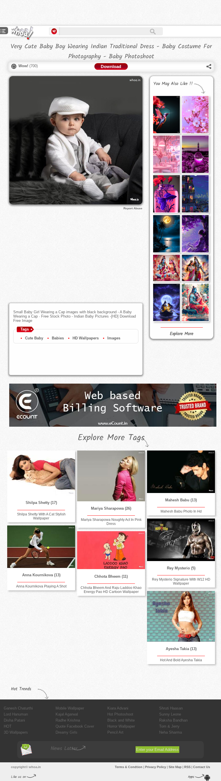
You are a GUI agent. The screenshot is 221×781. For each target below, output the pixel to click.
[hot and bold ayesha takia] (181, 616)
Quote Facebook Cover (75, 726)
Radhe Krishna (68, 720)
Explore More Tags (111, 438)
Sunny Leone (170, 714)
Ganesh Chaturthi (18, 708)
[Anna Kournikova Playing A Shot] (41, 546)
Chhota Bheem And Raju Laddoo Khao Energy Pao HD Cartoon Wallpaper (111, 590)
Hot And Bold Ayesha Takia (181, 660)
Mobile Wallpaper (70, 708)
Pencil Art (115, 732)
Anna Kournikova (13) (41, 575)
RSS (187, 767)
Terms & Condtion (128, 767)
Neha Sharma (170, 732)
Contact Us (201, 767)
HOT (8, 726)
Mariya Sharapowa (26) (111, 508)
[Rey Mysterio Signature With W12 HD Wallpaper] (181, 540)
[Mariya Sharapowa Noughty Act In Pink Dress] (111, 476)
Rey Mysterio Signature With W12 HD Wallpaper (181, 581)
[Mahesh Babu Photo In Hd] (181, 472)
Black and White (121, 720)
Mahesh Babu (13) (181, 500)
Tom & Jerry (169, 726)
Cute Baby (34, 338)
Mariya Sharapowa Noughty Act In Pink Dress (111, 522)
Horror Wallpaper (121, 726)
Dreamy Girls (66, 732)
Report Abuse (132, 208)
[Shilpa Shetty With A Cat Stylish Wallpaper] (41, 473)
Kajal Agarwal (67, 714)
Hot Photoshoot (120, 714)
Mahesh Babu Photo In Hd (181, 511)
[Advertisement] (67, 13)
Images (113, 338)
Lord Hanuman (16, 714)
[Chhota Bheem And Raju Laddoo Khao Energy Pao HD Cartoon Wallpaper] (111, 550)
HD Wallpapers (86, 338)
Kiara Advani (117, 708)
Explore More (181, 333)
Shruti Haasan (171, 708)
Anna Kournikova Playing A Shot (41, 586)
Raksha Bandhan (173, 720)
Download (111, 66)
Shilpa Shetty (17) (41, 502)
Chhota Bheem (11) (111, 576)
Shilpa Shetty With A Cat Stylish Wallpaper (41, 516)
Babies (58, 338)
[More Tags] (3, 31)
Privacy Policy (155, 767)
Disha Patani (14, 720)
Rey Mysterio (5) (181, 568)
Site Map (175, 767)
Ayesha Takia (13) (181, 649)
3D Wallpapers (16, 732)
